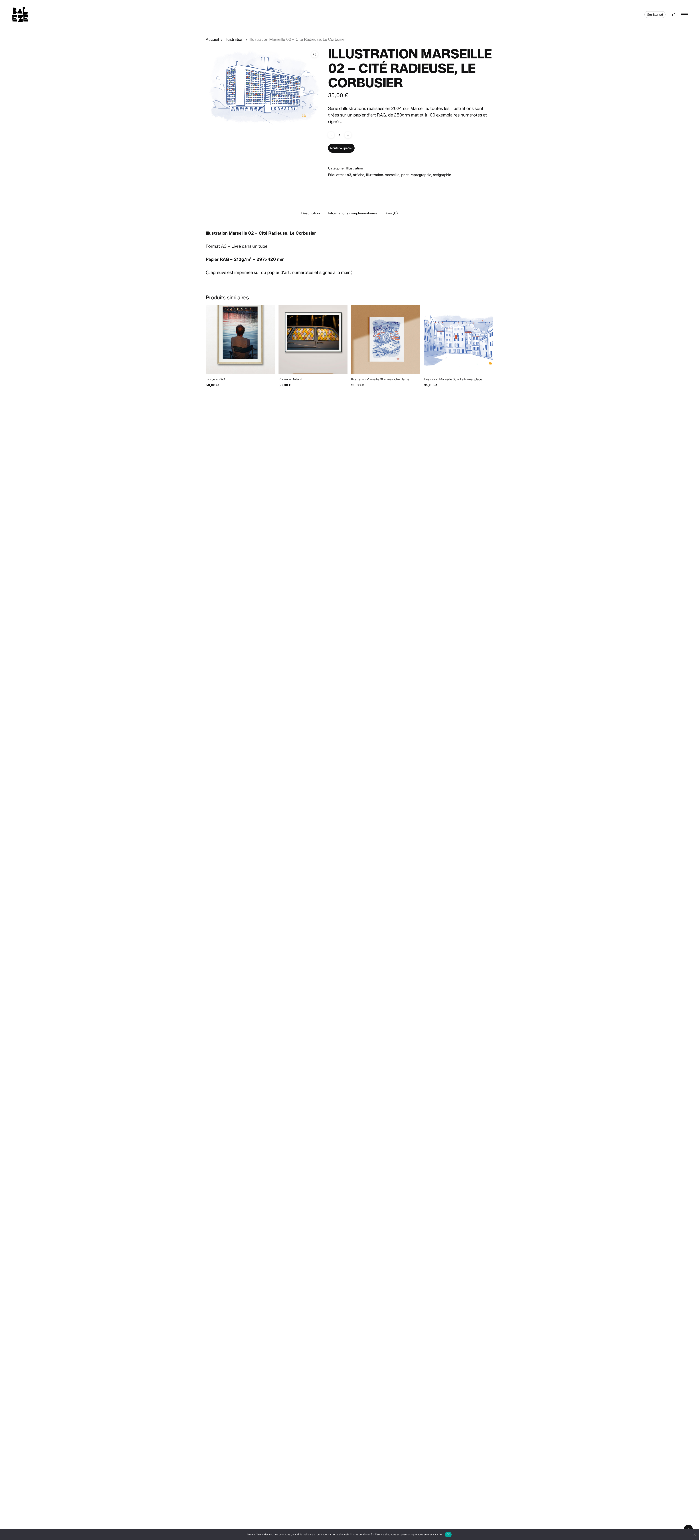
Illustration (234, 39)
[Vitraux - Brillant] (313, 339)
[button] (684, 15)
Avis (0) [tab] (391, 213)
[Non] (694, 1534)
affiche (358, 175)
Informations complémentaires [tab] (352, 213)
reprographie (421, 175)
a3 (349, 175)
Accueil (212, 39)
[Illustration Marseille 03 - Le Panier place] (458, 339)
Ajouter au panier (341, 148)
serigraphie (442, 175)
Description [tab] (310, 213)
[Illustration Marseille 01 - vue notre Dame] (385, 339)
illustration (374, 175)
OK (448, 1534)
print (405, 175)
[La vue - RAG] (240, 339)
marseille (392, 175)
